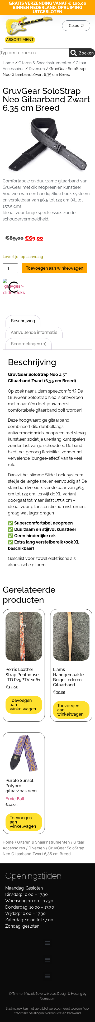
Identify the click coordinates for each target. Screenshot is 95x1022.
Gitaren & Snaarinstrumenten (44, 63)
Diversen (37, 68)
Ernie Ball (15, 798)
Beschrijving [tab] (23, 320)
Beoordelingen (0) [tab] (28, 343)
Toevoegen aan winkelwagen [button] (23, 704)
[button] (47, 943)
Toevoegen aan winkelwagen (54, 268)
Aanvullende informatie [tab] (34, 332)
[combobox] (34, 52)
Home (8, 63)
